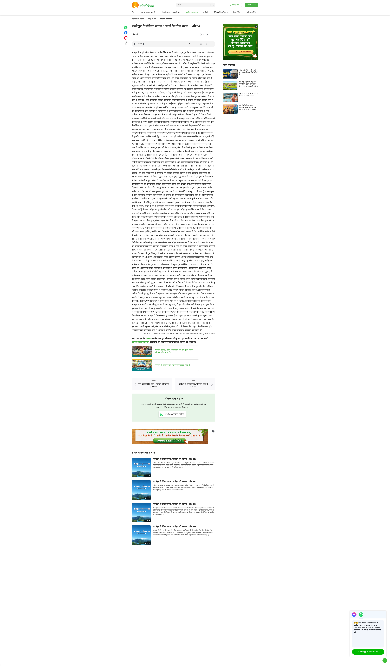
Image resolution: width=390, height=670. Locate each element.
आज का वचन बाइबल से (148, 12)
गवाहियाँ (205, 12)
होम (133, 12)
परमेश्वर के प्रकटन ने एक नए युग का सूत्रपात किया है (172, 365)
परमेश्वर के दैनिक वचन (166, 19)
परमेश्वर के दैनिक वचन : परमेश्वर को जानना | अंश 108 (174, 504)
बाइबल (149, 338)
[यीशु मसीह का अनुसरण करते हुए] (148, 5)
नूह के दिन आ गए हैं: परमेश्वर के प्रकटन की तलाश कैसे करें (248, 95)
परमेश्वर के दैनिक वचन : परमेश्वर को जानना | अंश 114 (174, 481)
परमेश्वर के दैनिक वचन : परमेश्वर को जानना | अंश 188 (174, 526)
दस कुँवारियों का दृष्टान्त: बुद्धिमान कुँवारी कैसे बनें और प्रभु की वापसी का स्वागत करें (247, 107)
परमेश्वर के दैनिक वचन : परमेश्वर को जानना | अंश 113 (174, 459)
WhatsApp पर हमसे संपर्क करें (368, 652)
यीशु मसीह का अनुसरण (138, 19)
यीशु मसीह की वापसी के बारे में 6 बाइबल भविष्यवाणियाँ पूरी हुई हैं (248, 72)
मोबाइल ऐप (235, 5)
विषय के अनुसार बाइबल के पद (171, 12)
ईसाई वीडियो (236, 12)
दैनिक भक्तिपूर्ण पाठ (220, 12)
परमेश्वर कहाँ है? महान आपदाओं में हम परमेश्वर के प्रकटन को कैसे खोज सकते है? (174, 351)
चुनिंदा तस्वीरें (251, 12)
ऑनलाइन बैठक (251, 5)
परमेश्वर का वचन (191, 12)
